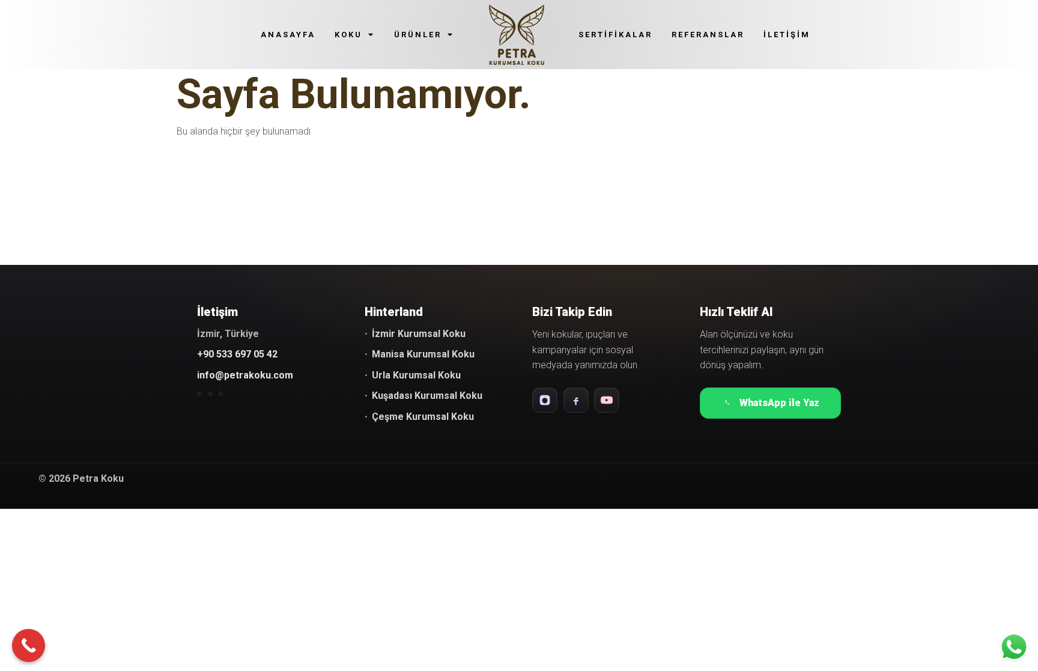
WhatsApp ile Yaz (779, 402)
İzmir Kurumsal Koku (419, 333)
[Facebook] (576, 400)
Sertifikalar (615, 34)
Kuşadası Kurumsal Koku (427, 395)
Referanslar (708, 34)
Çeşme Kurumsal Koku (423, 416)
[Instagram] (544, 400)
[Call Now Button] (28, 645)
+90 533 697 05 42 (237, 354)
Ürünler (418, 34)
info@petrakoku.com (245, 375)
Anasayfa (288, 34)
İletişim (786, 34)
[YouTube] (606, 400)
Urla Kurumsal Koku (416, 375)
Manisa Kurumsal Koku (423, 354)
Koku (348, 34)
